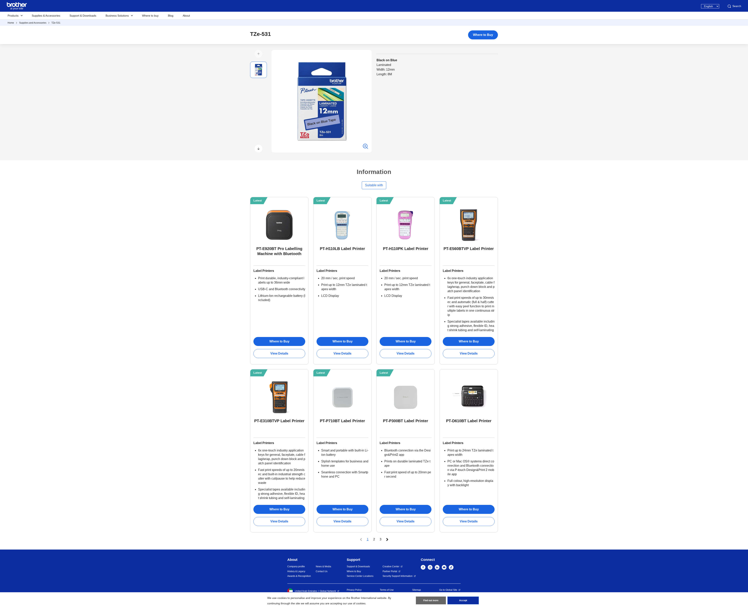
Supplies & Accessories (46, 15)
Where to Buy (483, 34)
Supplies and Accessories (32, 22)
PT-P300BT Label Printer (405, 421)
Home (11, 22)
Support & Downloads (83, 15)
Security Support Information (398, 576)
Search (736, 6)
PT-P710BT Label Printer (342, 421)
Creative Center (391, 566)
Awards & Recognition (299, 576)
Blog (170, 15)
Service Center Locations (360, 576)
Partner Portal (390, 571)
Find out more (430, 600)
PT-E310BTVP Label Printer (279, 421)
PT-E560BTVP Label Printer (469, 248)
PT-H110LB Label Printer (342, 248)
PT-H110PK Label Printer (405, 248)
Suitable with (374, 185)
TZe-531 (55, 22)
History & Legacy (296, 571)
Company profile (296, 566)
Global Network (328, 591)
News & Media (323, 566)
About (186, 15)
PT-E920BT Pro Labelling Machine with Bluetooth (279, 251)
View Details (279, 353)
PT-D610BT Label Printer (468, 421)
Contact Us (321, 571)
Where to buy (150, 15)
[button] (258, 54)
